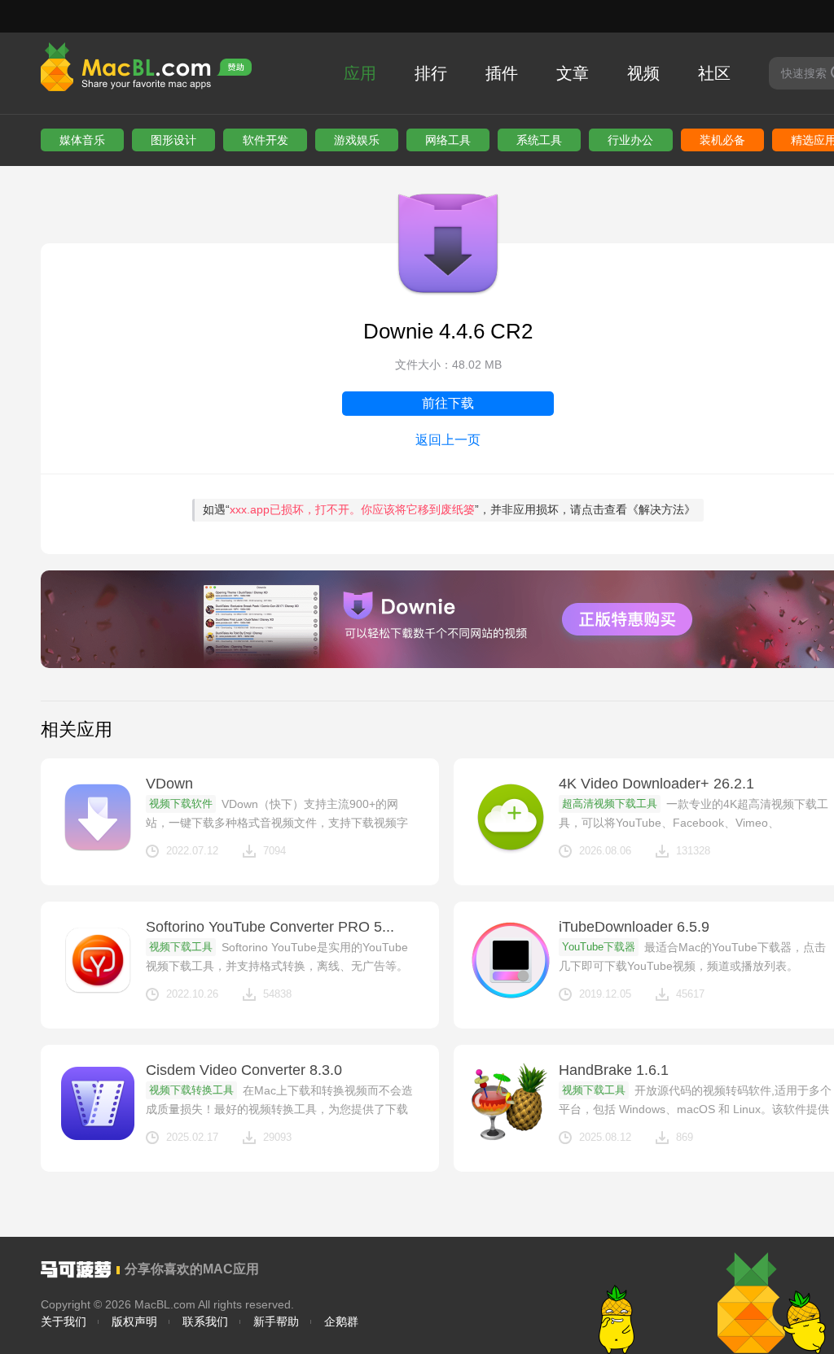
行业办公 (630, 139)
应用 (360, 73)
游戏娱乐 (357, 139)
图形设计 (173, 139)
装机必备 (722, 139)
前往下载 (448, 403)
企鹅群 (341, 1321)
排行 (431, 73)
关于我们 (63, 1321)
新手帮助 (276, 1321)
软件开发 (265, 139)
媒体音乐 (82, 139)
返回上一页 (448, 440)
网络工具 (448, 139)
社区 (714, 73)
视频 (643, 73)
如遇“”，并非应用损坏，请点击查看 (449, 509)
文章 (572, 73)
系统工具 (539, 139)
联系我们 (205, 1321)
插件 (501, 73)
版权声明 (134, 1321)
